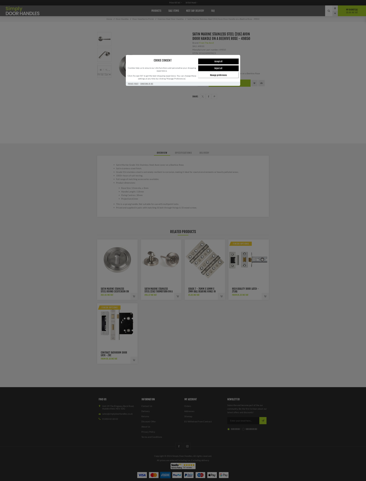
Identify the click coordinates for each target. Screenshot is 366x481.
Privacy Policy (133, 84)
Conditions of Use (146, 84)
